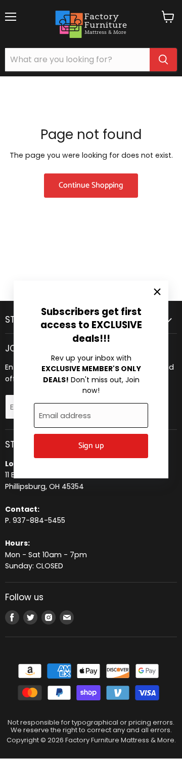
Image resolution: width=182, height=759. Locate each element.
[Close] (157, 292)
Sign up (91, 446)
